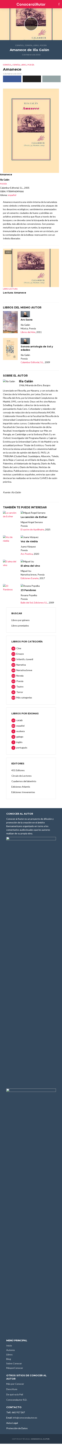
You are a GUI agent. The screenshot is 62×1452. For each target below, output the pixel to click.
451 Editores (18, 770)
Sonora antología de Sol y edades (37, 348)
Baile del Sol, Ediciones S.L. (34, 602)
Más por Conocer (15, 1383)
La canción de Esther (34, 517)
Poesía (43, 45)
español (19, 45)
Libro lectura (10, 289)
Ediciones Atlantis (20, 786)
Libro (36, 45)
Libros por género (20, 620)
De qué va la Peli (14, 1394)
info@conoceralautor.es (25, 1417)
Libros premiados (20, 625)
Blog (8, 1359)
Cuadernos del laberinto (23, 781)
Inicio (9, 1345)
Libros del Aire (28, 332)
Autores (10, 1350)
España (28, 45)
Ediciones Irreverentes (23, 792)
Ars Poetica (27, 553)
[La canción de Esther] (10, 514)
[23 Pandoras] (10, 587)
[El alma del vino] (10, 563)
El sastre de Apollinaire (32, 529)
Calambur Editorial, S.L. (32, 362)
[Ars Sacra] (10, 322)
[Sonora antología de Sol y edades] (10, 349)
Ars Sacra (26, 319)
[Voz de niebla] (10, 539)
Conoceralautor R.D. (16, 1399)
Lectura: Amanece (14, 292)
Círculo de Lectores (21, 775)
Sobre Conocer (14, 1363)
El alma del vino (30, 565)
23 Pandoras (28, 590)
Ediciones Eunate (30, 578)
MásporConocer (14, 1367)
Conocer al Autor (40, 1439)
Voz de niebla (29, 541)
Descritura (11, 1389)
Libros (9, 1354)
